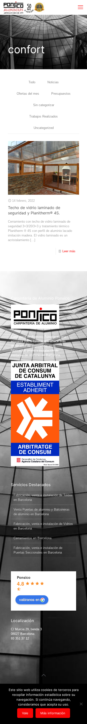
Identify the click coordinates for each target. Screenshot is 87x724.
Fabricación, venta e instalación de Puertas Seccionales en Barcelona (38, 550)
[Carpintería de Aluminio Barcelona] (19, 7)
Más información (52, 713)
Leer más (68, 251)
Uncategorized (44, 128)
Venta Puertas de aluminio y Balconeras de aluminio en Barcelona (42, 512)
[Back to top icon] (43, 675)
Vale (25, 713)
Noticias (53, 82)
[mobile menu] (80, 7)
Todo (32, 82)
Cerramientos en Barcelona (32, 538)
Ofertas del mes (28, 93)
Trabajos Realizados (43, 116)
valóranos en (29, 599)
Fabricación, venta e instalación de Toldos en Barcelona (43, 497)
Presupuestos (61, 93)
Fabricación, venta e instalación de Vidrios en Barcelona (43, 526)
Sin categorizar (43, 105)
